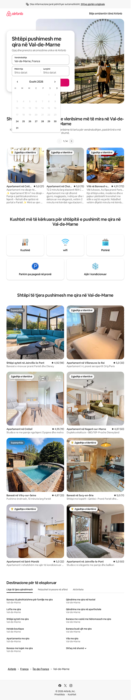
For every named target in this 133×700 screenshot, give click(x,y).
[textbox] (26, 72)
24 (17, 121)
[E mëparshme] (59, 141)
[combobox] (40, 61)
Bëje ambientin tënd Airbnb (105, 13)
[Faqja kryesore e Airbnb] (14, 13)
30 (55, 121)
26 (30, 121)
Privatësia (59, 694)
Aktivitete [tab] (78, 589)
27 (36, 121)
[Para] (71, 141)
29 (49, 121)
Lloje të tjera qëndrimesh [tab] (19, 589)
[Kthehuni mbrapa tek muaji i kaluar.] (17, 82)
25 (23, 121)
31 (17, 128)
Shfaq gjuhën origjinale (93, 4)
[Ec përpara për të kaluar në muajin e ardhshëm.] (55, 82)
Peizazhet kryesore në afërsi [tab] (53, 589)
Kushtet (72, 694)
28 (42, 121)
